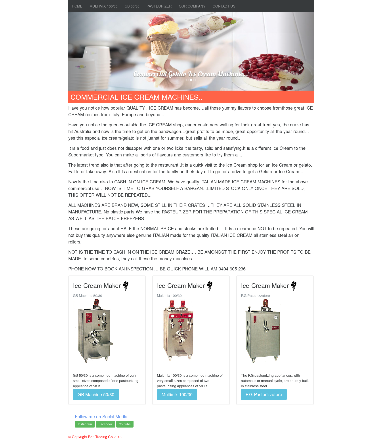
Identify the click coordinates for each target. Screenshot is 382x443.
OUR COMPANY (192, 6)
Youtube (125, 424)
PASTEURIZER (159, 6)
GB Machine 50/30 (96, 394)
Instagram (85, 424)
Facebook (106, 424)
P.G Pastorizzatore (264, 394)
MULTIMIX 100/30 (104, 6)
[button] (86, 51)
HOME (77, 6)
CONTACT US (224, 6)
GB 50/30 (132, 6)
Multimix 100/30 (177, 394)
